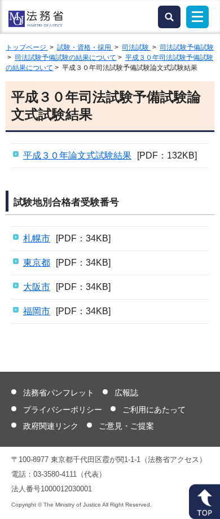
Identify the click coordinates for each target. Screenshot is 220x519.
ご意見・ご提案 (126, 425)
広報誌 (126, 392)
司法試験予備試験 (187, 47)
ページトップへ (204, 501)
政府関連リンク (50, 425)
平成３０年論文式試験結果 (77, 155)
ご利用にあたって (154, 409)
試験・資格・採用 (85, 47)
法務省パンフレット (58, 392)
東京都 (36, 262)
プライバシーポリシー (62, 409)
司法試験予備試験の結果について (65, 57)
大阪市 (36, 287)
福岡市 (36, 311)
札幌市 (36, 238)
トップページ (27, 47)
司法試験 (136, 47)
